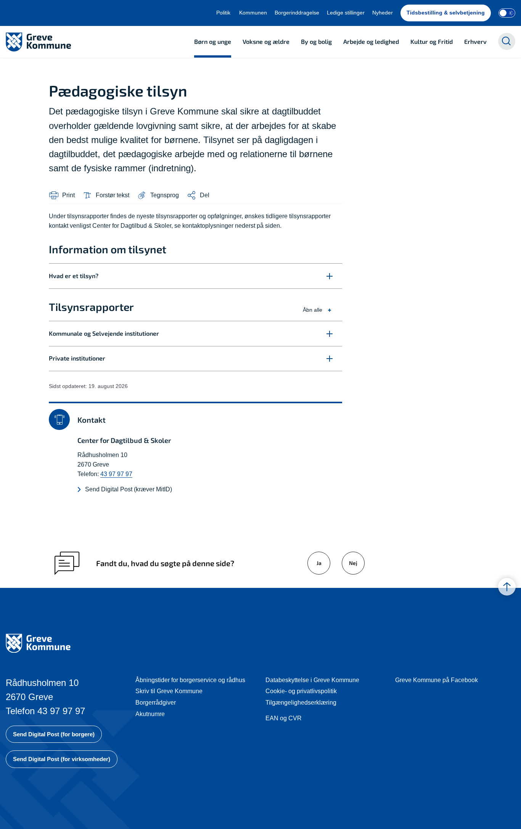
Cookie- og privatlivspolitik (301, 691)
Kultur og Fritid (431, 41)
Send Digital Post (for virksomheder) (61, 759)
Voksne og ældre (266, 41)
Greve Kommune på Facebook (436, 680)
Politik (223, 13)
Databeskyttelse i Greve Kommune (312, 680)
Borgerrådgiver (155, 702)
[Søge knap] (506, 41)
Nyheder (382, 13)
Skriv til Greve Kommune (169, 691)
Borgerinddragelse (297, 13)
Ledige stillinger (346, 13)
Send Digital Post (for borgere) (54, 734)
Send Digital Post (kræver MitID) (128, 489)
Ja (319, 563)
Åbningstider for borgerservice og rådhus (190, 680)
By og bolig (316, 41)
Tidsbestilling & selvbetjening (446, 13)
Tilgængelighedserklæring (300, 702)
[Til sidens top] (506, 586)
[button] (158, 195)
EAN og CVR (283, 718)
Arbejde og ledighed (371, 41)
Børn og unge (212, 41)
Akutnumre (150, 714)
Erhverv (475, 41)
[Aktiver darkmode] (506, 13)
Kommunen (253, 13)
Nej (353, 563)
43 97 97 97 (116, 474)
